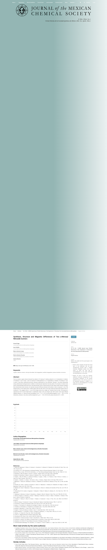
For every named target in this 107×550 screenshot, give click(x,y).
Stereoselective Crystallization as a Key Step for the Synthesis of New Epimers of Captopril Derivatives (67, 537)
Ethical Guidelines (31, 2)
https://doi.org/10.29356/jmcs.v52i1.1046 (25, 365)
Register (88, 2)
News (66, 2)
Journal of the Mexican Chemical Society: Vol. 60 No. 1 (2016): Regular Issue (59, 545)
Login (94, 2)
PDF (74, 336)
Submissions (21, 2)
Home (14, 331)
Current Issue (41, 2)
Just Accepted (49, 2)
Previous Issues (58, 2)
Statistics (72, 2)
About (13, 2)
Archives (19, 331)
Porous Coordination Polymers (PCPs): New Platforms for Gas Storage (71, 547)
